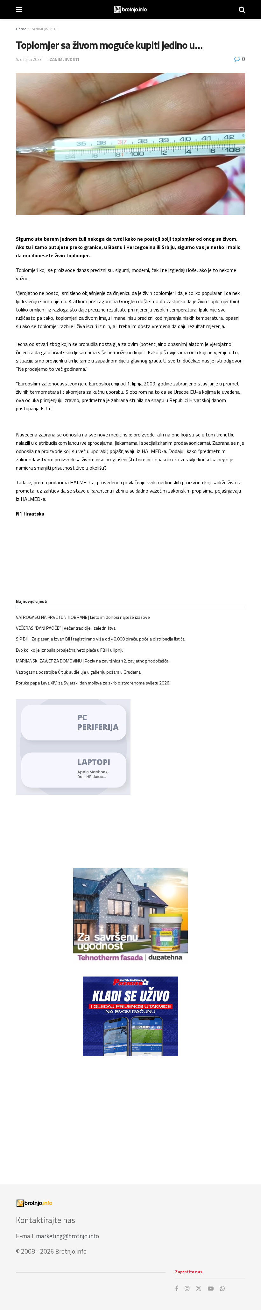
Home (21, 29)
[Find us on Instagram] (187, 1288)
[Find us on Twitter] (198, 1288)
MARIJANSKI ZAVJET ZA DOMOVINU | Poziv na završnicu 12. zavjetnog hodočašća (92, 660)
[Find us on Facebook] (176, 1288)
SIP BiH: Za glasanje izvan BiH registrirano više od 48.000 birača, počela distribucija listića (100, 638)
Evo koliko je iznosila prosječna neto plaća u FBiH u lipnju (69, 650)
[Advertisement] (130, 1113)
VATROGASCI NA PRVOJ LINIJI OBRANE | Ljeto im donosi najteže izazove (83, 617)
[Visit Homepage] (130, 9)
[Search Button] (242, 9)
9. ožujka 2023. (29, 59)
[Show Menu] (19, 9)
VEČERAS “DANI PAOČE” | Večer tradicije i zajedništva (66, 628)
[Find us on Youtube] (211, 1288)
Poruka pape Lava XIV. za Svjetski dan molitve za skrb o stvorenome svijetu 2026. (93, 682)
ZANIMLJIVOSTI (44, 29)
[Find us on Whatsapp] (222, 1288)
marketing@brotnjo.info (67, 1235)
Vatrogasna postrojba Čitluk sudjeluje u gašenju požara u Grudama (78, 672)
